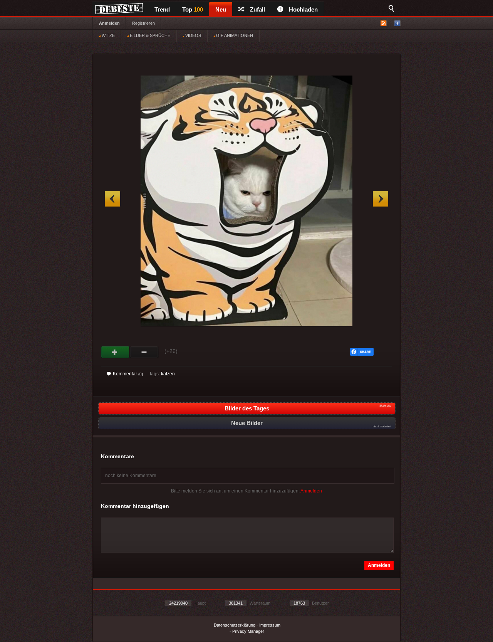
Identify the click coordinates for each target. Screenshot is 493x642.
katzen (168, 373)
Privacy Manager (248, 631)
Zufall (257, 9)
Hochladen (303, 9)
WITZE (108, 35)
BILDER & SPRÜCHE (149, 35)
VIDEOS (192, 35)
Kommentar (128, 373)
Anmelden (109, 23)
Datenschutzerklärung (234, 625)
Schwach (144, 352)
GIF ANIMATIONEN (234, 35)
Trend (162, 9)
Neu (220, 9)
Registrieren (143, 23)
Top (192, 9)
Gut (115, 352)
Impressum (269, 625)
